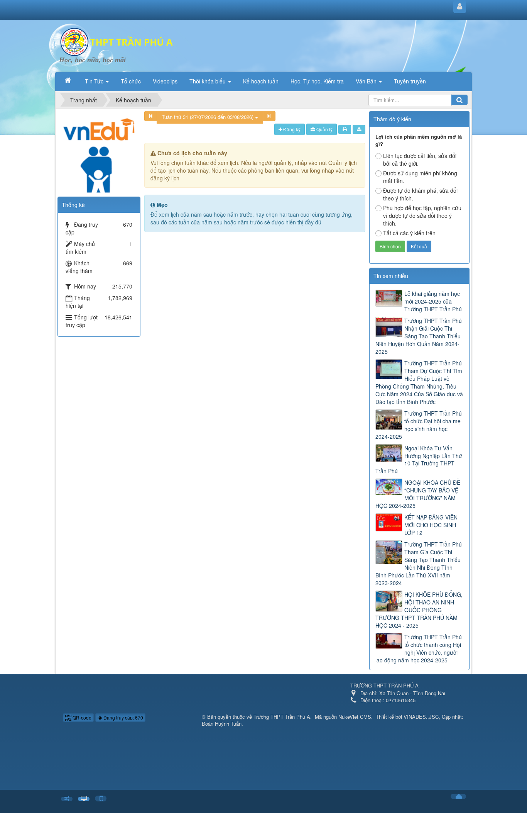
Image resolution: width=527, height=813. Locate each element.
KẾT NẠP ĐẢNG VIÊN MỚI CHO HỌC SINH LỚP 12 (431, 524)
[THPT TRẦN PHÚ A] (117, 41)
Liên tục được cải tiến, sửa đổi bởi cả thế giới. (419, 159)
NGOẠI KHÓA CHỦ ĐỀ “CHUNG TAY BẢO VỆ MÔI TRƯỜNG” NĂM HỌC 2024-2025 (417, 494)
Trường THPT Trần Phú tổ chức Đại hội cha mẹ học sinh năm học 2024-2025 (418, 424)
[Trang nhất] (69, 80)
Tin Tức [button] (95, 81)
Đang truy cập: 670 (122, 717)
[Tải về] (359, 129)
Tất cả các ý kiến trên (409, 233)
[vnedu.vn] (99, 151)
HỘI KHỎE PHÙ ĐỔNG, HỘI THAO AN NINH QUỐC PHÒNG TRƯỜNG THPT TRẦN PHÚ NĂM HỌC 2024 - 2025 (419, 610)
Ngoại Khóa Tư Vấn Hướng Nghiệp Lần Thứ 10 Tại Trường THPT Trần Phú (418, 459)
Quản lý (324, 129)
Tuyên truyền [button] (410, 81)
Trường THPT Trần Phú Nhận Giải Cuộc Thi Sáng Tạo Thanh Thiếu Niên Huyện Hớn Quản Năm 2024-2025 (418, 336)
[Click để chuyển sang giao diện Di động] (100, 798)
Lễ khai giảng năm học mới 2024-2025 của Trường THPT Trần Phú (433, 301)
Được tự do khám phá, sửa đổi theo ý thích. (420, 194)
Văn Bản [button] (367, 81)
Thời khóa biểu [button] (208, 81)
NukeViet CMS (354, 716)
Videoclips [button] (165, 81)
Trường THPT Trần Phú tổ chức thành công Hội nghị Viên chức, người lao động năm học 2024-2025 (418, 648)
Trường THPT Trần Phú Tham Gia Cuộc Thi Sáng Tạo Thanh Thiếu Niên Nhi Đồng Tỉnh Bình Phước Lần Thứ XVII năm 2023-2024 (418, 563)
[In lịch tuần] (344, 129)
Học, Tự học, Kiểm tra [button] (317, 81)
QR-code (81, 717)
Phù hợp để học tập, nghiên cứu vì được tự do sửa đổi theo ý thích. (422, 215)
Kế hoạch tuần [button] (261, 81)
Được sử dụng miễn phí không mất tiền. (420, 177)
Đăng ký (291, 129)
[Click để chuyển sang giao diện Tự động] (67, 799)
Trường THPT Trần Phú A (281, 716)
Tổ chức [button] (131, 81)
